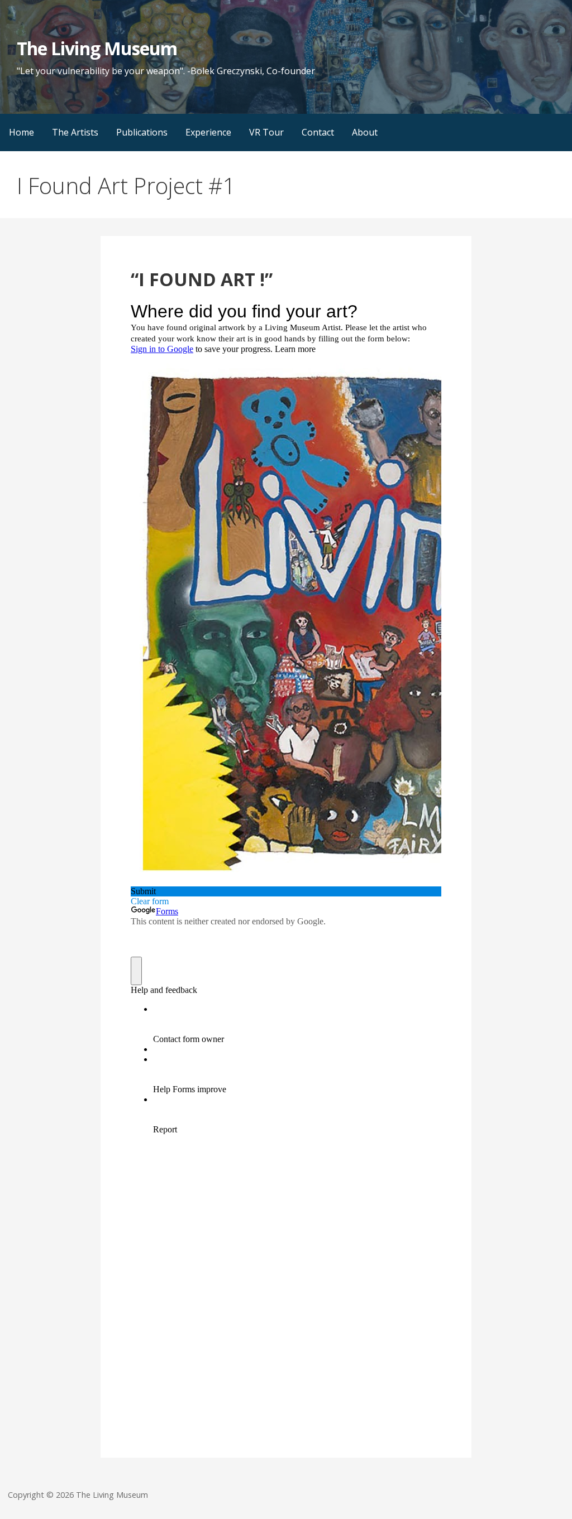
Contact (318, 132)
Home (21, 132)
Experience (208, 132)
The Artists (75, 132)
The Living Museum (97, 48)
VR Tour (266, 132)
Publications (142, 132)
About (365, 132)
